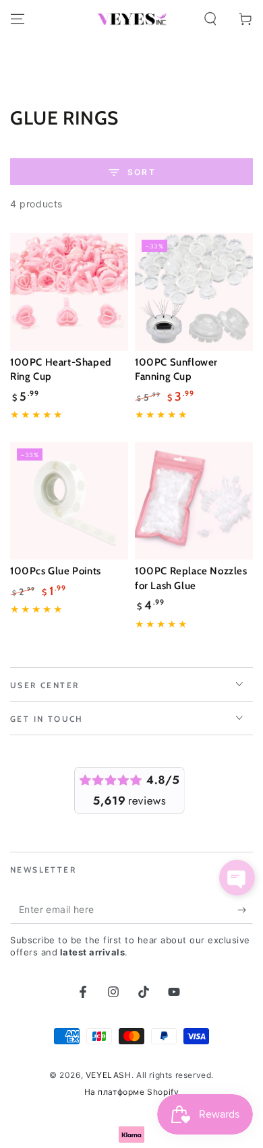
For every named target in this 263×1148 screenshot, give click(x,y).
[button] (210, 18)
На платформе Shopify (131, 1092)
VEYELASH (109, 1075)
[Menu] (17, 18)
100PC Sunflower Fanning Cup (176, 369)
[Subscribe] (245, 910)
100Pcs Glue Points (55, 571)
